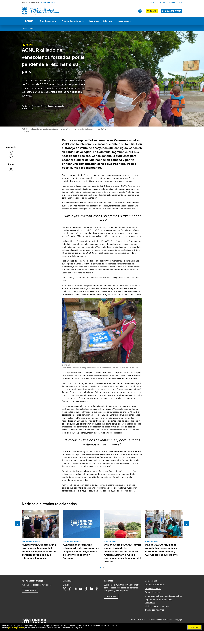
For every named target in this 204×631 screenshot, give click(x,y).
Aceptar (194, 627)
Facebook (69, 588)
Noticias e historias (100, 21)
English (152, 2)
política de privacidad (16, 628)
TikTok (86, 588)
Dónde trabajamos (72, 21)
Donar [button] (153, 11)
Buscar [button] (133, 11)
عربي (180, 2)
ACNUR (29, 21)
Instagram (75, 588)
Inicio (24, 28)
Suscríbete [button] (111, 596)
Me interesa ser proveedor (157, 606)
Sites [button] (140, 11)
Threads (96, 588)
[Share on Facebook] (11, 158)
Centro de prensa (153, 592)
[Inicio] (38, 11)
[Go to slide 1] (101, 568)
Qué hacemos (47, 21)
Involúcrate (124, 21)
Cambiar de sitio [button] (46, 2)
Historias (31, 28)
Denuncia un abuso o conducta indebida (163, 596)
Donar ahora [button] (30, 590)
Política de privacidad (137, 619)
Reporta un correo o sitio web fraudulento (158, 601)
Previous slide (17, 523)
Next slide (186, 523)
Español (172, 2)
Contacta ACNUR (153, 588)
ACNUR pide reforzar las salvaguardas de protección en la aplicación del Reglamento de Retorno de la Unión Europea (81, 551)
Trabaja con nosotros (154, 610)
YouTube (80, 588)
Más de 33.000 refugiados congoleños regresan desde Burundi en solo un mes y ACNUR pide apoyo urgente (161, 550)
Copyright (178, 619)
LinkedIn (91, 588)
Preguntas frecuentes (155, 584)
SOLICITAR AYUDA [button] (173, 11)
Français (162, 2)
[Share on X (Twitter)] (11, 153)
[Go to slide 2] (104, 568)
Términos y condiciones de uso (160, 619)
